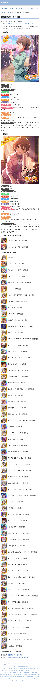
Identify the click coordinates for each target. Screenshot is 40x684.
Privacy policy (32, 664)
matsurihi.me (23, 664)
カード (9, 13)
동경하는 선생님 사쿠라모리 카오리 (18, 657)
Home (3, 13)
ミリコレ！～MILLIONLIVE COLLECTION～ (22, 24)
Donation (14, 666)
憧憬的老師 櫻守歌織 (15, 655)
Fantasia (5, 2)
